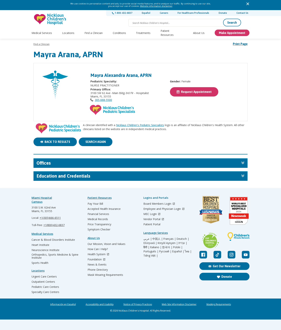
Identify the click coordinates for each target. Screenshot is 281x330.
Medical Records (98, 219)
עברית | (182, 243)
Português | (150, 251)
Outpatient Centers (43, 281)
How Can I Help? (98, 249)
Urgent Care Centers (44, 276)
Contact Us (242, 12)
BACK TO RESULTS (56, 141)
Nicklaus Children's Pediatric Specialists (140, 125)
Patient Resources (167, 33)
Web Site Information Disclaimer (179, 304)
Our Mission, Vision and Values (106, 243)
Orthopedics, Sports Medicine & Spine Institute (55, 256)
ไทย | (188, 251)
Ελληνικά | (150, 243)
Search (232, 22)
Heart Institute (40, 244)
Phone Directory (98, 269)
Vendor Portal (152, 219)
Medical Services (42, 33)
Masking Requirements (218, 304)
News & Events (97, 264)
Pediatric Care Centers (45, 286)
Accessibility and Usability (100, 304)
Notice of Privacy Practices (137, 304)
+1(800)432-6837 (54, 225)
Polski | (178, 247)
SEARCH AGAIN (95, 141)
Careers (164, 12)
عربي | (147, 238)
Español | (178, 251)
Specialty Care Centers (45, 292)
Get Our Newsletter (226, 266)
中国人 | (157, 238)
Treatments (143, 33)
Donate (223, 12)
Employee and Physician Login (162, 209)
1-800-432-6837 (123, 12)
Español (146, 12)
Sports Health (40, 262)
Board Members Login (157, 203)
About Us (199, 33)
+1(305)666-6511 (50, 218)
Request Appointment (195, 91)
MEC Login (150, 214)
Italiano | (156, 247)
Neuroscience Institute (45, 250)
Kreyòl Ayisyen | (168, 243)
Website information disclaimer (156, 6)
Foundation (95, 259)
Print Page (240, 44)
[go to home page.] (50, 19)
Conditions (119, 33)
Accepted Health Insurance (104, 208)
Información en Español (63, 304)
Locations (68, 33)
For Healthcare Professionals (193, 12)
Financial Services (98, 214)
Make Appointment (232, 33)
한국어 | (167, 247)
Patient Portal (151, 224)
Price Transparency (99, 224)
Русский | (165, 251)
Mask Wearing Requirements (105, 274)
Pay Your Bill (95, 203)
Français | (169, 238)
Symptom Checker (99, 229)
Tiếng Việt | (150, 255)
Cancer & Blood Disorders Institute (53, 239)
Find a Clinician (93, 33)
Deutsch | (182, 238)
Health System (97, 254)
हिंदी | (146, 247)
